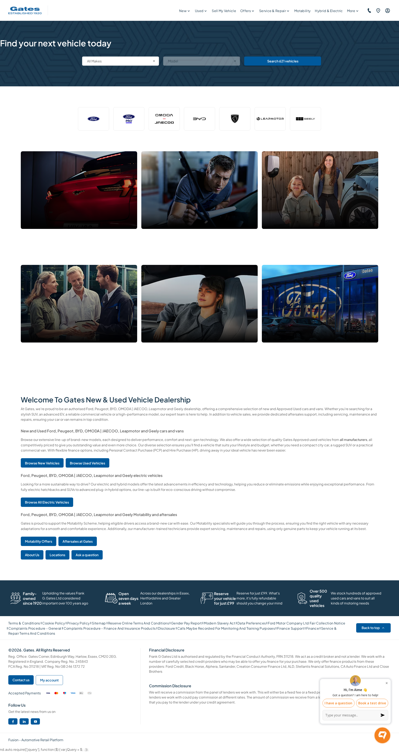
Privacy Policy (78, 623)
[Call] (369, 10)
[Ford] (93, 118)
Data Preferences (251, 623)
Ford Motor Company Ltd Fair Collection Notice (306, 623)
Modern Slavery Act (219, 623)
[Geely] (305, 118)
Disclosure (166, 628)
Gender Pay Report (186, 623)
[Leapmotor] (270, 118)
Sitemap (99, 623)
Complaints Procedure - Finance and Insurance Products (110, 628)
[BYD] (199, 118)
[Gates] (25, 10)
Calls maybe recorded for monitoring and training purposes (226, 628)
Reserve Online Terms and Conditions (138, 623)
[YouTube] (35, 721)
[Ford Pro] (128, 118)
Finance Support (290, 628)
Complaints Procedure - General (35, 628)
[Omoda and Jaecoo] (164, 118)
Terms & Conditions (24, 623)
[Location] (377, 10)
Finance (312, 628)
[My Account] (387, 10)
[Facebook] (13, 721)
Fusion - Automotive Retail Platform (35, 740)
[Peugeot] (234, 118)
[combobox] (120, 61)
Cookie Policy (53, 623)
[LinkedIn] (24, 721)
